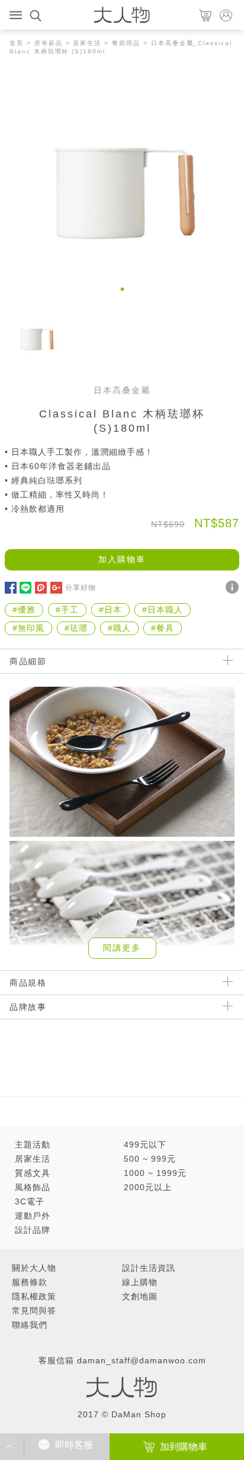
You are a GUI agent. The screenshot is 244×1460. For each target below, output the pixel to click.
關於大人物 (34, 1268)
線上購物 (140, 1282)
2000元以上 (148, 1187)
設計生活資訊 (148, 1268)
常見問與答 (34, 1310)
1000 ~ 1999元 (155, 1173)
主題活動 (32, 1144)
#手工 (67, 609)
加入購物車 (122, 559)
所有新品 (48, 43)
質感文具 (32, 1173)
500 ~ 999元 (150, 1158)
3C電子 (29, 1201)
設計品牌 (32, 1230)
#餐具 (162, 628)
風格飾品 (32, 1187)
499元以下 (145, 1144)
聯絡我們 (29, 1325)
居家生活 (87, 43)
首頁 (16, 43)
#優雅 (24, 609)
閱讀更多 (122, 947)
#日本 (110, 609)
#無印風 (28, 628)
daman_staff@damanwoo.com (141, 1360)
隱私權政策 (34, 1296)
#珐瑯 (76, 628)
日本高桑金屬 (122, 390)
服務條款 (29, 1282)
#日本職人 (162, 609)
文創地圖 (140, 1296)
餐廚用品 (126, 43)
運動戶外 (32, 1215)
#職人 (119, 628)
